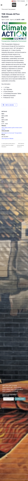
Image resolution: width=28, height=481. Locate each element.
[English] (14, 1)
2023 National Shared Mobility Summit (20, 145)
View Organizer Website (7, 138)
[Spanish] (15, 1)
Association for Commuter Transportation (12, 133)
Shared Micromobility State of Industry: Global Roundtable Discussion (8, 145)
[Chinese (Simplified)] (12, 1)
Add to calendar (9, 105)
